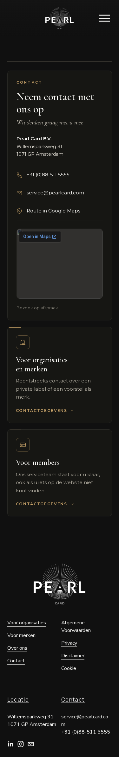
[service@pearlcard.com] (31, 744)
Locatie (18, 700)
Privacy (69, 643)
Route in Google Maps (53, 211)
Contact (73, 700)
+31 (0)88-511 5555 (48, 175)
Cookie (68, 668)
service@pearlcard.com (55, 193)
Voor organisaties (26, 622)
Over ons (17, 648)
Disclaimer (72, 655)
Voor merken (21, 635)
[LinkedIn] (10, 744)
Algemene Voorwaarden (76, 626)
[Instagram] (20, 744)
